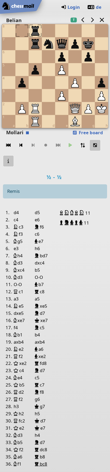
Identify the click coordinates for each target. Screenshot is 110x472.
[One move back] (20, 145)
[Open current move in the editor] (95, 145)
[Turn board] (82, 145)
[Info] (8, 161)
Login (74, 7)
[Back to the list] (101, 20)
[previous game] (83, 20)
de (98, 7)
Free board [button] (90, 132)
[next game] (92, 20)
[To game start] (8, 145)
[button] (62, 212)
